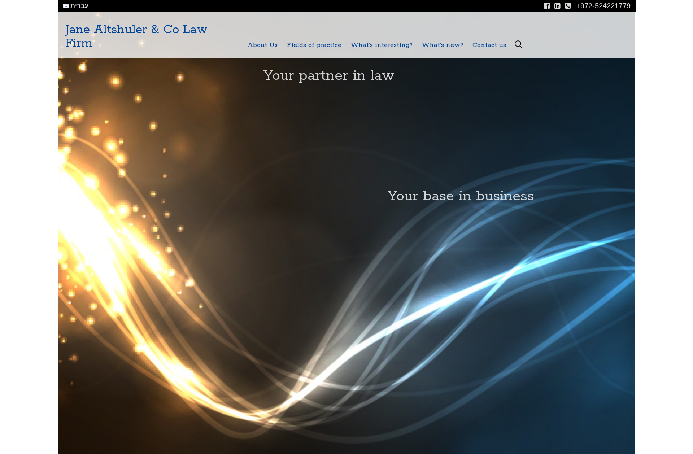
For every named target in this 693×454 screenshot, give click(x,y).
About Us (263, 45)
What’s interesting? (382, 45)
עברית (78, 5)
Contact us (489, 45)
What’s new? (442, 45)
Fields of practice (314, 45)
